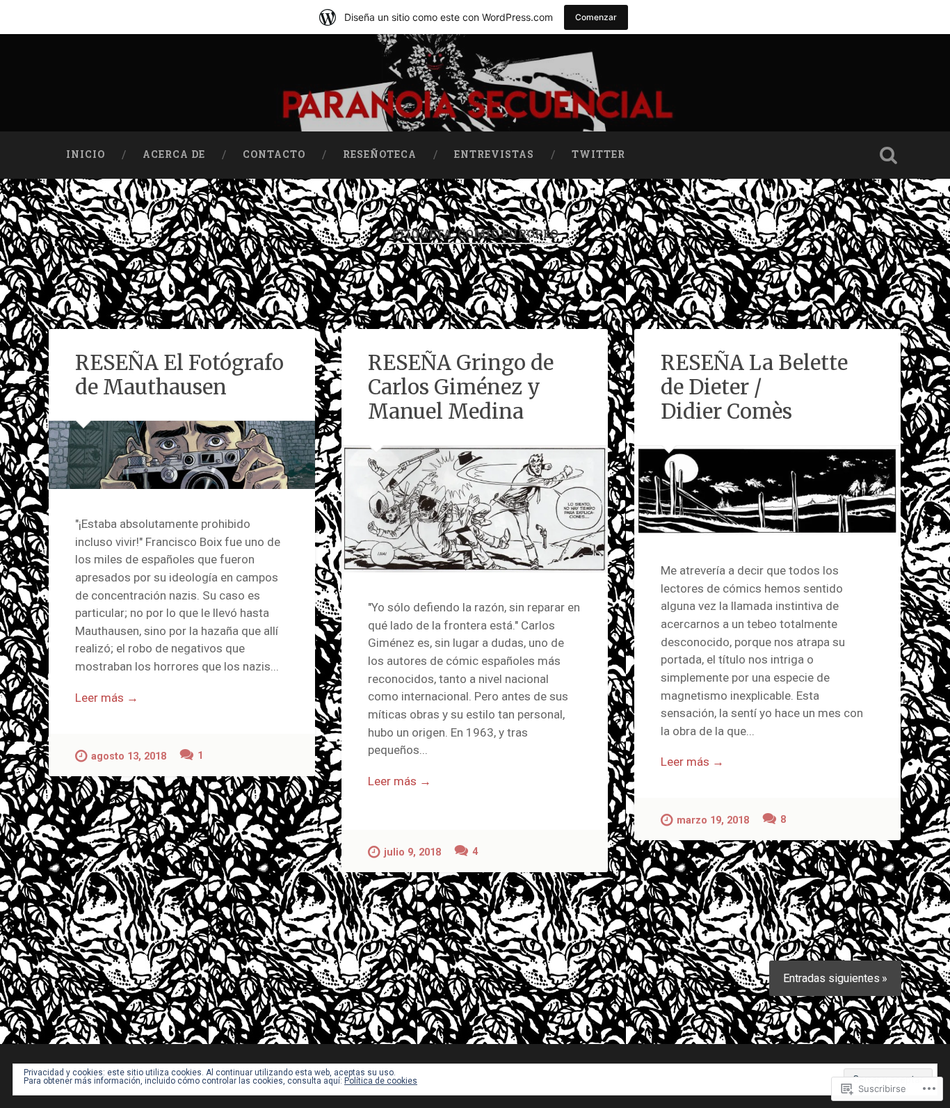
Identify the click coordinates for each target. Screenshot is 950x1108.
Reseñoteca (380, 154)
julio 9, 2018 (412, 852)
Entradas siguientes (831, 978)
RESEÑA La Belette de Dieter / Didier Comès (754, 387)
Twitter (598, 154)
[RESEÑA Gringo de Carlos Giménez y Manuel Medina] (474, 509)
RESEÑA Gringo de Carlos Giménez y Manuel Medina (461, 387)
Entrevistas (494, 154)
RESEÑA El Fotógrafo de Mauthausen (179, 375)
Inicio (85, 154)
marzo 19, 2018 (713, 820)
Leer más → (106, 698)
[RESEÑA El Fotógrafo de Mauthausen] (182, 454)
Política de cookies (380, 1081)
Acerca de (174, 154)
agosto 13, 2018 (128, 756)
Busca (889, 155)
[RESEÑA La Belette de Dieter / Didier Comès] (767, 491)
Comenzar (596, 17)
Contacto (274, 154)
